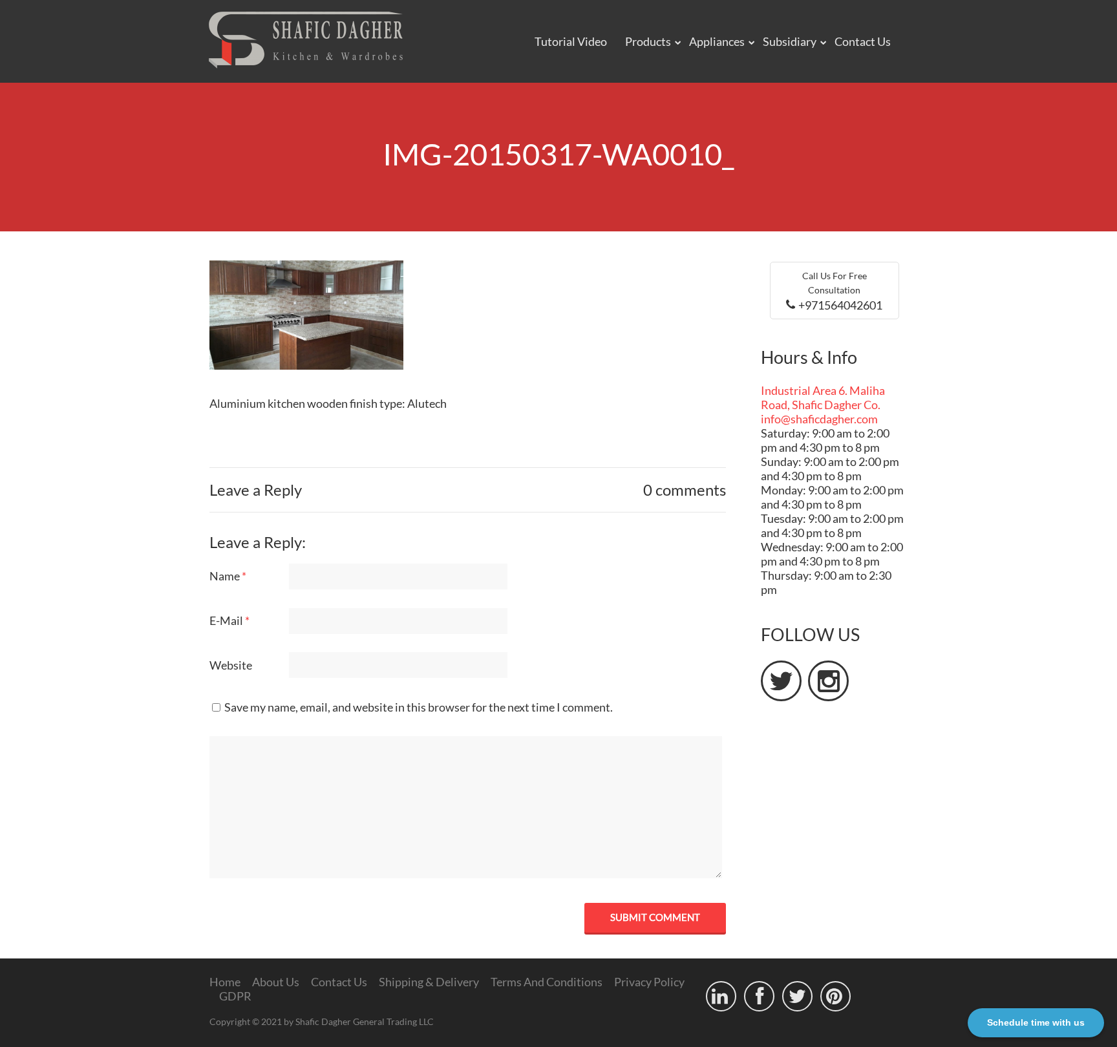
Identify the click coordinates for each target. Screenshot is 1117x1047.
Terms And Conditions (546, 982)
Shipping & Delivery (429, 982)
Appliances (717, 41)
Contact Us (863, 41)
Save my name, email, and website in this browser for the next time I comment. (418, 707)
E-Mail (229, 620)
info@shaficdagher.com (819, 419)
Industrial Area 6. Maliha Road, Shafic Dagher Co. (823, 397)
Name (227, 576)
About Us (275, 982)
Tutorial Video (571, 41)
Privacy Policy (649, 982)
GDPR (235, 996)
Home (224, 982)
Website (230, 665)
